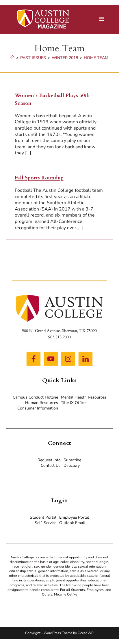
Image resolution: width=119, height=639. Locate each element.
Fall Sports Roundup (39, 177)
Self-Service (45, 523)
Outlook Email (72, 523)
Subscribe (72, 460)
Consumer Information (37, 408)
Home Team (96, 57)
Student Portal (43, 517)
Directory (72, 465)
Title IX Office (73, 402)
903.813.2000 (59, 337)
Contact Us (51, 465)
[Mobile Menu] (102, 19)
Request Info (49, 460)
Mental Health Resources (83, 397)
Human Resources (41, 402)
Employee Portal (74, 517)
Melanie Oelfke (65, 594)
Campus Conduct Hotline (35, 397)
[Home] (12, 57)
